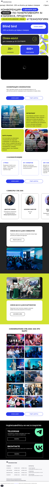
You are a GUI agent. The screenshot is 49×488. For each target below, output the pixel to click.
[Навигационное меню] (47, 1)
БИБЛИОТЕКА (9, 472)
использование (16, 483)
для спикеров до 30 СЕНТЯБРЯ (14, 41)
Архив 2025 (17, 468)
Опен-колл (10, 38)
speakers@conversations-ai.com (36, 472)
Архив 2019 (24, 472)
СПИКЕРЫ (8, 468)
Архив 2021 (24, 468)
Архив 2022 (17, 474)
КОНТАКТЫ (31, 465)
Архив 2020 (24, 470)
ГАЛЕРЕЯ (8, 474)
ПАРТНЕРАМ (9, 470)
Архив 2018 (24, 474)
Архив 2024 (17, 470)
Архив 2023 (17, 472)
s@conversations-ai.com (37, 475)
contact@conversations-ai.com (35, 469)
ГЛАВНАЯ (8, 465)
